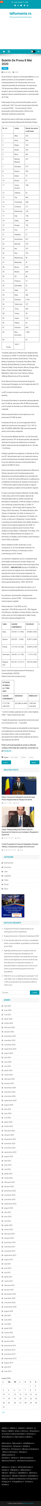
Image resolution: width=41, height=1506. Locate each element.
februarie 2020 (9, 1337)
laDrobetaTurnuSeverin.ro (26, 1461)
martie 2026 (8, 1023)
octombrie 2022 (9, 1199)
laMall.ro (11, 1431)
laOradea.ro (6, 1458)
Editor (16, 72)
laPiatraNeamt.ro (8, 1437)
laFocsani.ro (13, 1452)
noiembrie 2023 (9, 1143)
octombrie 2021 (9, 1251)
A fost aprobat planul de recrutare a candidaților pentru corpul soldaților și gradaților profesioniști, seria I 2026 (21, 943)
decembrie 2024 (10, 1088)
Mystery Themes (28, 1503)
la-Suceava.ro (7, 1434)
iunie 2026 (8, 1010)
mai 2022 (7, 1221)
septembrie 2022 (10, 1204)
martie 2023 (8, 1178)
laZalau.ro (5, 1484)
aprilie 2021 (8, 1277)
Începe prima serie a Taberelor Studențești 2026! (21, 936)
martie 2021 (8, 1281)
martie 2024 (8, 1126)
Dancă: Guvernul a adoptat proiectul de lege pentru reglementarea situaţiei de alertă (18, 798)
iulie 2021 (7, 1264)
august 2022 (8, 1208)
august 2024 (8, 1105)
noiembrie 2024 (9, 1092)
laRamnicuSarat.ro (26, 1458)
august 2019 (8, 1363)
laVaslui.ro (6, 1470)
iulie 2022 (7, 1212)
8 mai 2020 (14, 757)
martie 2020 (8, 1333)
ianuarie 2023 (9, 1186)
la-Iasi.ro (14, 1467)
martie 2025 (8, 1075)
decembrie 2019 (10, 1345)
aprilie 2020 (8, 1328)
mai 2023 (7, 1169)
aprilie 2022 (8, 1225)
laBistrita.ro (33, 1473)
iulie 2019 (7, 1367)
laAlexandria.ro (25, 1470)
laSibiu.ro (5, 1479)
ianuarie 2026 (9, 1032)
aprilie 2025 (8, 1070)
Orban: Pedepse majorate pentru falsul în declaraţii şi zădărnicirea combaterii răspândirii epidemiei (20, 832)
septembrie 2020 (10, 1307)
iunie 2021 (8, 1268)
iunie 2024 (8, 1113)
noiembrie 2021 (9, 1247)
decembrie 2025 (10, 1036)
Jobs (6, 871)
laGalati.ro (26, 1446)
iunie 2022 (8, 1216)
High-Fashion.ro (20, 1437)
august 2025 (8, 1053)
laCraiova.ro (17, 1446)
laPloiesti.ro (6, 1449)
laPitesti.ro (15, 1458)
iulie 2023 (7, 1161)
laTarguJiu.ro (7, 1482)
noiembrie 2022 (9, 1195)
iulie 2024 (7, 1109)
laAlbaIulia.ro (14, 1470)
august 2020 (8, 1311)
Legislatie (7, 876)
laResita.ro (23, 1476)
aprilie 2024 (8, 1122)
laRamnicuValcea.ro (9, 1461)
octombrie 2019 (9, 1354)
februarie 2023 (9, 1182)
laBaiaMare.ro (23, 1473)
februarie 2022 (9, 1234)
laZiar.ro (18, 1431)
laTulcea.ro (29, 1482)
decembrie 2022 (10, 1191)
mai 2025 (7, 1066)
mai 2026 (7, 1015)
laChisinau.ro (31, 1434)
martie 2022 (8, 1229)
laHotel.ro (29, 1428)
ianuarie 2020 (9, 1341)
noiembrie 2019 (9, 1350)
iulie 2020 (7, 1315)
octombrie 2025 (9, 1045)
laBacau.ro (13, 1473)
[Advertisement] (20, 36)
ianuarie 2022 (9, 1238)
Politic (5, 68)
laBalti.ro (29, 1437)
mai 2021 (7, 1272)
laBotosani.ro (6, 1476)
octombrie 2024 (9, 1096)
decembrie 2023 (10, 1139)
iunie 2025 (8, 1062)
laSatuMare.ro (33, 1476)
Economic (7, 867)
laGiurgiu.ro (23, 1452)
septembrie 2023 (10, 1152)
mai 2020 (7, 1324)
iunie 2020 (8, 1320)
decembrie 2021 (10, 1242)
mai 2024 (7, 1118)
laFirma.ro (25, 1431)
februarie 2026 (9, 1027)
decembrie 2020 (10, 1294)
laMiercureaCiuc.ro (8, 1455)
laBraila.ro (15, 1476)
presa (31, 757)
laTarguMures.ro (18, 1482)
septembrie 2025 (10, 1049)
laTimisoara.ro (16, 1449)
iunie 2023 (8, 1165)
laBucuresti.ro (17, 1443)
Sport (6, 889)
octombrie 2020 (9, 1302)
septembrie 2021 (10, 1255)
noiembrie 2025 (9, 1040)
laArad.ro (5, 1473)
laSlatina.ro (13, 1479)
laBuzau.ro (26, 1449)
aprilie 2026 (8, 1019)
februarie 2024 (9, 1131)
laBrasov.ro (6, 1467)
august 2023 (8, 1156)
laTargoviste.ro (32, 1479)
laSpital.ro (21, 1428)
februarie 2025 (9, 1079)
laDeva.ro (5, 1452)
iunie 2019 (8, 1371)
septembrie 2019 (10, 1358)
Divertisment (8, 863)
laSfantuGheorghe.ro (25, 1467)
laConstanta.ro (7, 1446)
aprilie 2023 (8, 1174)
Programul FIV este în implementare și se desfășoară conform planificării (18, 930)
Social (6, 884)
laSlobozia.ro (22, 1479)
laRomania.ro (20, 13)
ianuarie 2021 (9, 1290)
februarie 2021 (9, 1285)
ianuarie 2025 (9, 1083)
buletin (23, 757)
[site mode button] (33, 51)
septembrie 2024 (10, 1100)
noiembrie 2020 (9, 1298)
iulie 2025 (7, 1057)
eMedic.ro (5, 1428)
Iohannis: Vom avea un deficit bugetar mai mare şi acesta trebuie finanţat (35, 762)
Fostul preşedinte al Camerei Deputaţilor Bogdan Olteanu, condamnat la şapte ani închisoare (20, 845)
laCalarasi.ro (34, 1449)
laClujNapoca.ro (28, 1443)
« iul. (3, 1412)
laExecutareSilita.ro (19, 1434)
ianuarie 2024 (9, 1135)
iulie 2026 (7, 1006)
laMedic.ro (14, 1428)
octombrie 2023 (9, 1148)
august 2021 (8, 1259)
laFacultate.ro (34, 1431)
